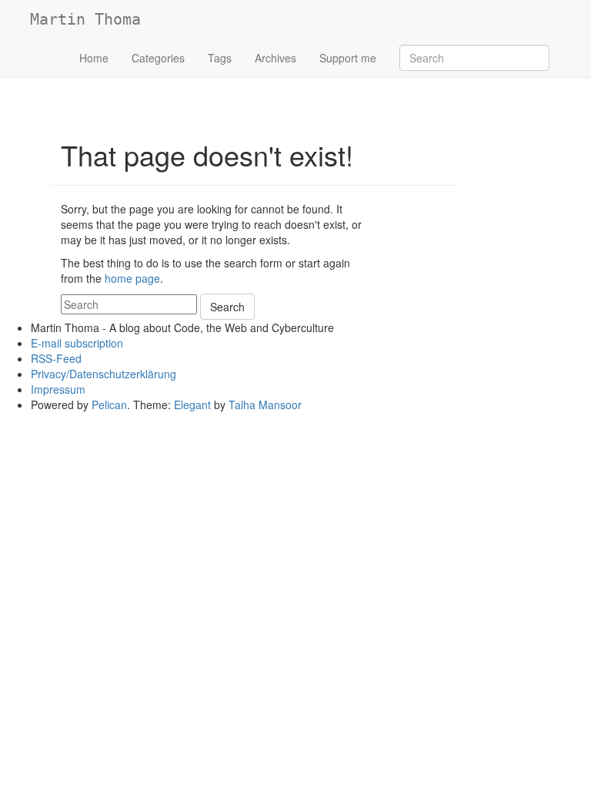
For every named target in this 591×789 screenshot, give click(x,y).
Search (227, 306)
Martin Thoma (85, 19)
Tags (220, 57)
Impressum (58, 389)
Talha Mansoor (265, 404)
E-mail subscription (77, 343)
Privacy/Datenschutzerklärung (103, 373)
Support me (347, 57)
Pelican (109, 404)
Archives (275, 57)
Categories (158, 57)
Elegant (192, 404)
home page (132, 278)
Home (94, 57)
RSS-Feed (56, 358)
